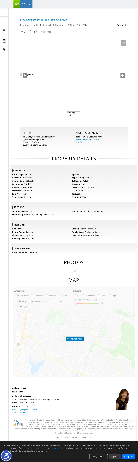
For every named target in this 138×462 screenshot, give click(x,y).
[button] (6, 456)
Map (4, 52)
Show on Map (75, 338)
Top (4, 23)
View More (80, 142)
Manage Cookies (98, 457)
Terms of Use (55, 448)
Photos (4, 42)
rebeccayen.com (19, 412)
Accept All (128, 457)
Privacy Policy (40, 448)
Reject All (114, 457)
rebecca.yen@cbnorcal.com (87, 139)
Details (4, 32)
